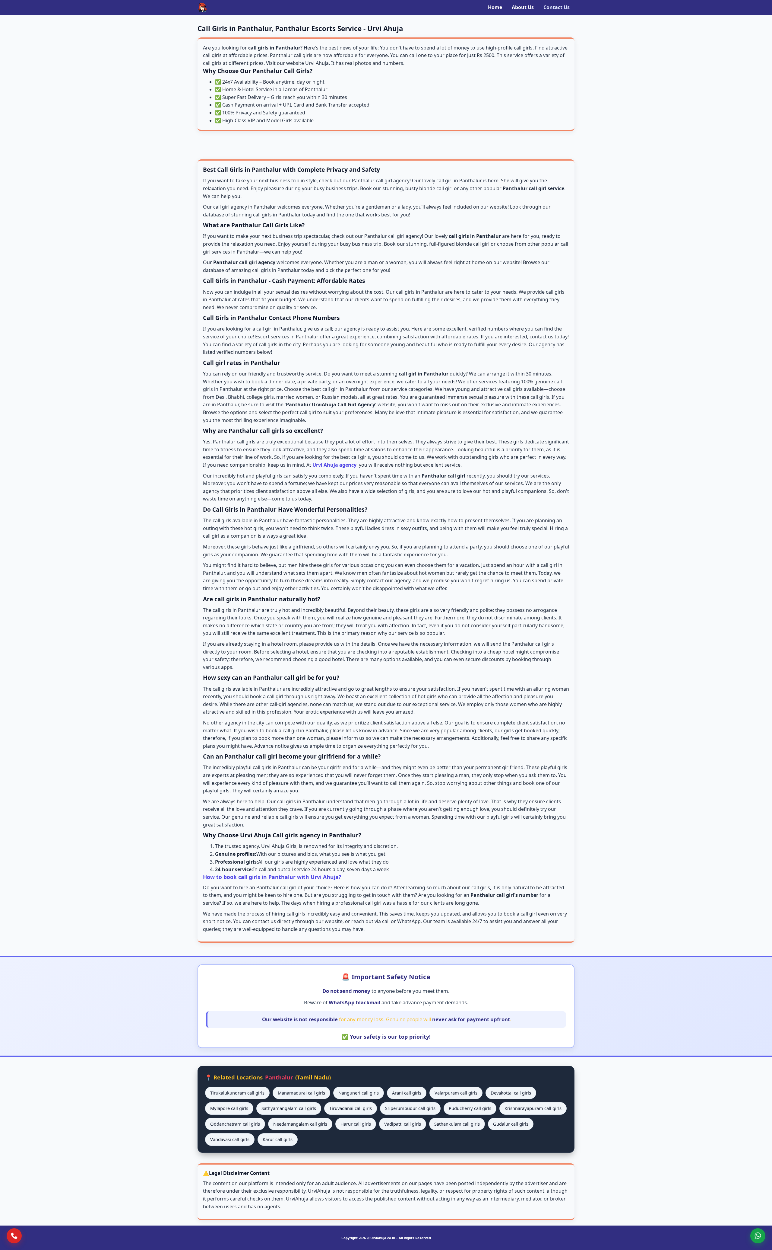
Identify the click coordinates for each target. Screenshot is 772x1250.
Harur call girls (355, 1124)
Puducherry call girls (470, 1108)
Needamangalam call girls (300, 1124)
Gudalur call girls (510, 1124)
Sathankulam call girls (457, 1124)
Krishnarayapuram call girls (533, 1108)
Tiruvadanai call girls (350, 1108)
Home (495, 7)
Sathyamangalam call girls (288, 1108)
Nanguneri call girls (358, 1093)
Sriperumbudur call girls (410, 1108)
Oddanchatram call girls (235, 1124)
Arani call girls (406, 1093)
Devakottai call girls (511, 1093)
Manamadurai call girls (301, 1093)
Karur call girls (278, 1139)
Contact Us (556, 7)
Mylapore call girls (229, 1108)
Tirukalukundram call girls (237, 1093)
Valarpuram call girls (456, 1093)
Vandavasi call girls (229, 1139)
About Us (523, 7)
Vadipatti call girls (402, 1124)
